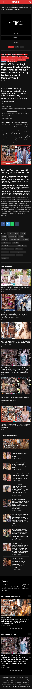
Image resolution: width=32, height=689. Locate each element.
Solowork (4, 61)
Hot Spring (15, 58)
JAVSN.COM (14, 686)
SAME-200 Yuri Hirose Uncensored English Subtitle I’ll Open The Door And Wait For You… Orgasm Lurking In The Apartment (15, 342)
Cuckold (3, 56)
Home (2, 6)
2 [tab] (10, 628)
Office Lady (20, 59)
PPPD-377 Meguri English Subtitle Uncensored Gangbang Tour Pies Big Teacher (19, 465)
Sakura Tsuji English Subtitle (17, 252)
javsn (8, 447)
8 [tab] (19, 628)
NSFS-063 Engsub (21, 245)
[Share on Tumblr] (17, 224)
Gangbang (4, 58)
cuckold (23, 233)
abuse (9, 233)
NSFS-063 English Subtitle (8, 245)
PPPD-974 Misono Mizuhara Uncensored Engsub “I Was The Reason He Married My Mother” (19, 454)
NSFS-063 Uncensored (7, 249)
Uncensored (5, 258)
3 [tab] (12, 628)
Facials (7, 56)
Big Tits (13, 54)
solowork (19, 255)
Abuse (7, 6)
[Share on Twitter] (8, 224)
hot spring (4, 239)
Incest (19, 58)
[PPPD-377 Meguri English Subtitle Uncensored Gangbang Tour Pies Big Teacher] (7, 466)
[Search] (30, 2)
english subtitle (12, 236)
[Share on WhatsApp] (12, 224)
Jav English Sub (25, 58)
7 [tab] (18, 628)
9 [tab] (21, 628)
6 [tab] (16, 628)
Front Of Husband (23, 56)
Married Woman (13, 59)
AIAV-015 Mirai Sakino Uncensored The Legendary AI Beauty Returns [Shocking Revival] (16, 288)
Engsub (21, 236)
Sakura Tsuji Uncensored (8, 255)
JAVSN (3, 585)
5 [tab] (15, 628)
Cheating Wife (19, 54)
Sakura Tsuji (5, 252)
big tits (16, 233)
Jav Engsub (25, 239)
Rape (24, 59)
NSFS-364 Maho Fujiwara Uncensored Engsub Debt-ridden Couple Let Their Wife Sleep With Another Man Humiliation (15, 425)
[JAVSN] (16, 2)
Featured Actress (14, 56)
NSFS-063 (15, 242)
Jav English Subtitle (14, 239)
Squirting (9, 61)
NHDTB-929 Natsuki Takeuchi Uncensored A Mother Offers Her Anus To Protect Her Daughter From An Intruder (20, 476)
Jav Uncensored (5, 59)
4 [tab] (13, 628)
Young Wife (14, 61)
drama (4, 236)
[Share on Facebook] (3, 224)
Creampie (25, 54)
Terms (28, 686)
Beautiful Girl (8, 54)
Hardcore (9, 58)
